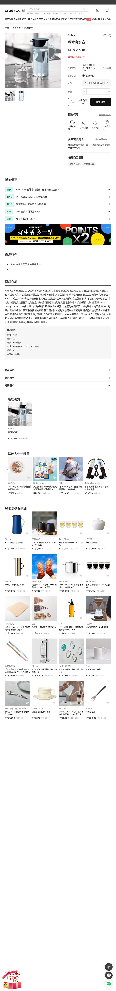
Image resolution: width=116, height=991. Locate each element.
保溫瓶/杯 (28, 27)
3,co (88, 666)
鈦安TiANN (10, 666)
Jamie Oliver (38, 708)
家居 (7, 27)
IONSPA (11, 483)
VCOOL (63, 13)
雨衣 (80, 13)
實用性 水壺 (75, 164)
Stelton (11, 428)
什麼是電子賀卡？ (103, 139)
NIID (61, 483)
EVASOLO (63, 581)
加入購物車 (82, 102)
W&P (34, 624)
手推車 (55, 13)
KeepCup (36, 581)
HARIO (89, 624)
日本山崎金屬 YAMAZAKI (16, 708)
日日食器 (16, 27)
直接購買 (100, 102)
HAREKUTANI (65, 666)
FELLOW (36, 539)
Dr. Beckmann (39, 483)
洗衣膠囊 (72, 13)
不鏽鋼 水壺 (89, 164)
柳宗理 (89, 539)
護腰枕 (38, 13)
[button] (10, 96)
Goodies (46, 13)
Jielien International (94, 483)
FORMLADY (10, 624)
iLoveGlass (64, 539)
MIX (60, 624)
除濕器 (30, 13)
